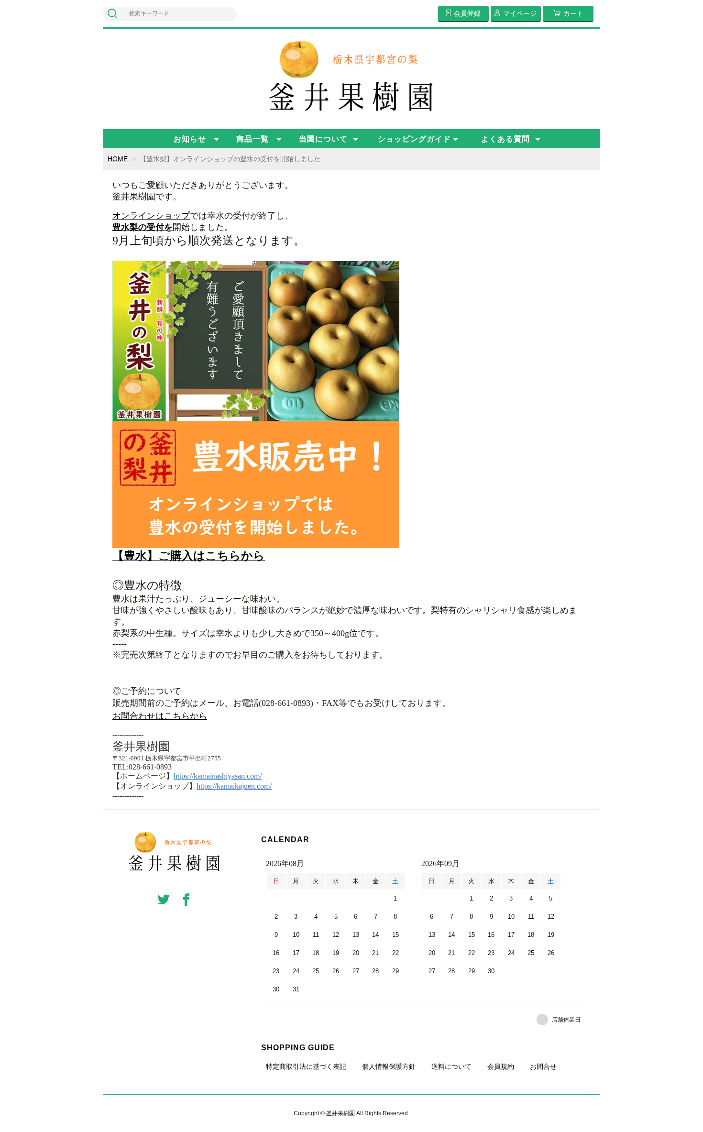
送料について (451, 1066)
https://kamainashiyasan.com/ (218, 776)
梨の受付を (151, 227)
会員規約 (500, 1066)
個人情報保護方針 (389, 1066)
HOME (118, 159)
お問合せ (543, 1066)
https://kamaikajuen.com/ (234, 786)
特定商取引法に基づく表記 (306, 1066)
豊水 (121, 227)
